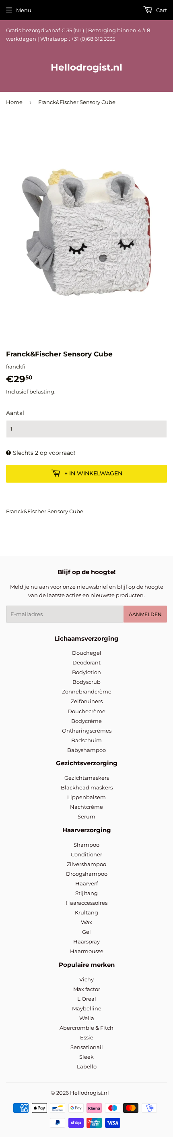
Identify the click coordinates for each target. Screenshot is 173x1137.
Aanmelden (145, 614)
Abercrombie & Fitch (86, 1028)
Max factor (86, 989)
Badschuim (86, 740)
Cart (161, 10)
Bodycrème (86, 721)
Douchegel (86, 653)
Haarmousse (86, 951)
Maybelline (86, 1008)
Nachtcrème (86, 807)
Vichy (86, 979)
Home (14, 102)
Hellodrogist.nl (86, 67)
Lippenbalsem (86, 797)
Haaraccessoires (86, 903)
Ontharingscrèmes (86, 730)
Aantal (15, 412)
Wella (86, 1018)
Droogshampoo (86, 873)
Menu (23, 10)
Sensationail (86, 1047)
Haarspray (86, 941)
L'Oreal (86, 998)
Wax (86, 922)
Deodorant (86, 662)
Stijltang (86, 893)
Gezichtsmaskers (86, 778)
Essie (86, 1037)
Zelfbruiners (87, 701)
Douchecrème (86, 711)
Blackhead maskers (87, 787)
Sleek (86, 1057)
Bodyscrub (86, 682)
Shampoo (86, 844)
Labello (87, 1066)
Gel (86, 932)
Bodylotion (86, 672)
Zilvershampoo (86, 864)
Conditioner (86, 854)
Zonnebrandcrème (86, 691)
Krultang (86, 912)
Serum (86, 816)
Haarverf (86, 883)
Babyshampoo (86, 750)
